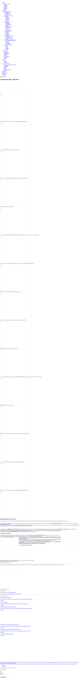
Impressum (3, 666)
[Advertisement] (28, 87)
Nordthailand (6, 16)
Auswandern (6, 51)
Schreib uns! (4, 74)
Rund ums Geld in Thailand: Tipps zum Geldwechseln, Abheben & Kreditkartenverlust (44, 662)
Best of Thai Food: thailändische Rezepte (10, 64)
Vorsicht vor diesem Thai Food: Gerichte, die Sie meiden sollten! (22, 662)
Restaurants (5, 67)
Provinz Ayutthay (8, 13)
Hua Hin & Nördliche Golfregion (9, 35)
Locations (5, 70)
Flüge (5, 60)
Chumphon (7, 36)
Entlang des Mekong (9, 30)
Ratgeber (3, 50)
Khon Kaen (7, 23)
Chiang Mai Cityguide (9, 15)
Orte (3, 3)
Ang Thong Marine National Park (11, 40)
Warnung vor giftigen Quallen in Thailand (6, 662)
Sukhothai (7, 17)
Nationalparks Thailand (7, 69)
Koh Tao (7, 41)
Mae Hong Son (8, 21)
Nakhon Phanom (8, 28)
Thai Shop (3, 72)
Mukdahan (7, 27)
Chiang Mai (6, 6)
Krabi (7, 47)
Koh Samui (5, 8)
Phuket (7, 49)
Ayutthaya (5, 4)
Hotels (5, 61)
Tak (6, 20)
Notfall (5, 55)
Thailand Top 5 (6, 66)
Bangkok (5, 5)
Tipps (3, 63)
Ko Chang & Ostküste (7, 31)
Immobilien (5, 54)
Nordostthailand (6, 22)
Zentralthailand (6, 12)
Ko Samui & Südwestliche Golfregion (9, 39)
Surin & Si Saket (8, 24)
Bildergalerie (6, 65)
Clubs (5, 68)
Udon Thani (7, 29)
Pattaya (5, 9)
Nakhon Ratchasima (9, 26)
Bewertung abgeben (13, 592)
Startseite (3, 2)
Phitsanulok (7, 19)
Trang (7, 46)
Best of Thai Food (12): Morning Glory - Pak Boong (65, 662)
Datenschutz (4, 665)
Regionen (3, 10)
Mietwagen (5, 62)
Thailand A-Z (4, 71)
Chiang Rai (7, 18)
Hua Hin (5, 7)
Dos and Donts (6, 52)
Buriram (7, 25)
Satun (7, 45)
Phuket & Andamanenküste (8, 44)
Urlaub (3, 59)
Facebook (3, 73)
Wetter (5, 58)
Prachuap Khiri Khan (9, 37)
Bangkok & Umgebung (7, 11)
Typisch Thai (6, 57)
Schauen (58, 537)
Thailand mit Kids (6, 56)
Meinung (1, 673)
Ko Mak (7, 32)
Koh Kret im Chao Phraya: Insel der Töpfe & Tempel (8, 561)
